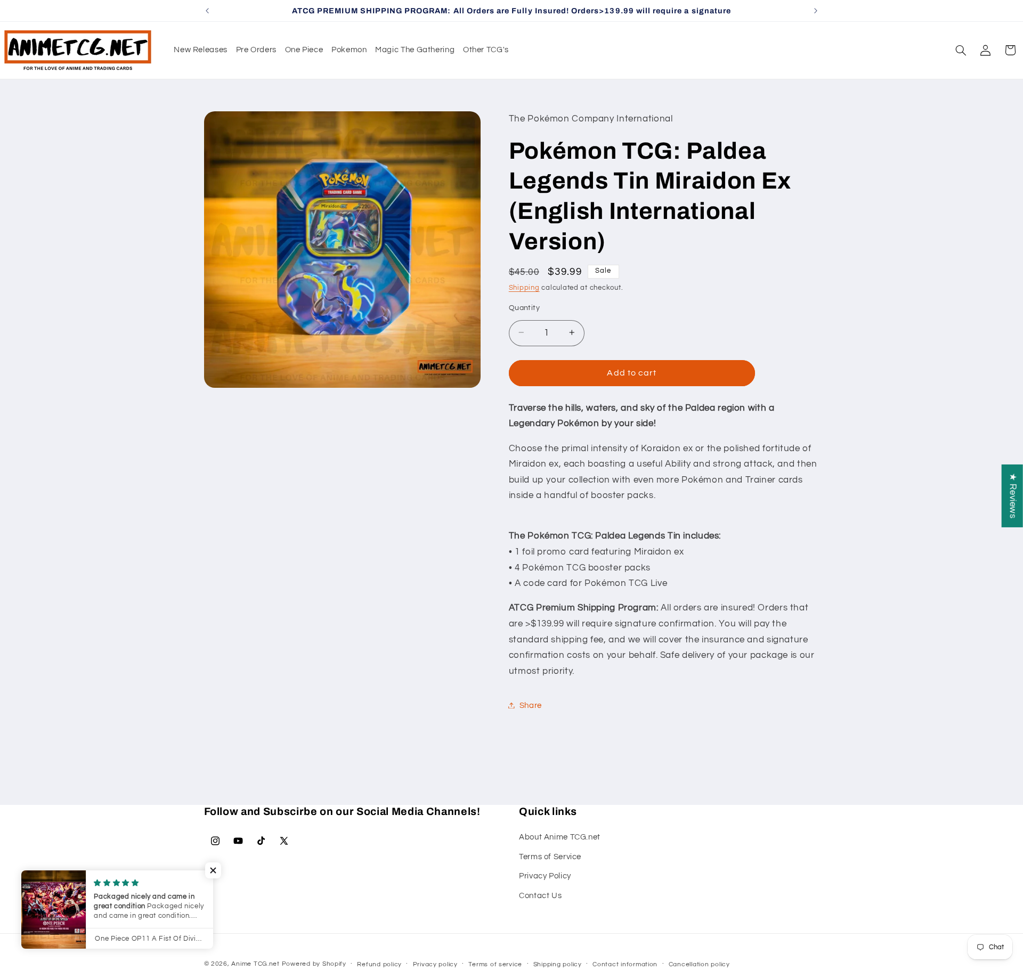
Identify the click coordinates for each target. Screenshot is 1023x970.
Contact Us (540, 895)
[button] (960, 50)
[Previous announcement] (207, 10)
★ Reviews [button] (1013, 495)
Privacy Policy (545, 876)
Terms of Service (550, 856)
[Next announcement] (815, 10)
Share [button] (530, 705)
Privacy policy (435, 964)
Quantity (524, 307)
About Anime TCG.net (559, 837)
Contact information (624, 964)
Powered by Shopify (314, 964)
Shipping (524, 287)
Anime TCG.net (255, 964)
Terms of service (495, 964)
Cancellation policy (699, 964)
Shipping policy (557, 964)
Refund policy (379, 964)
